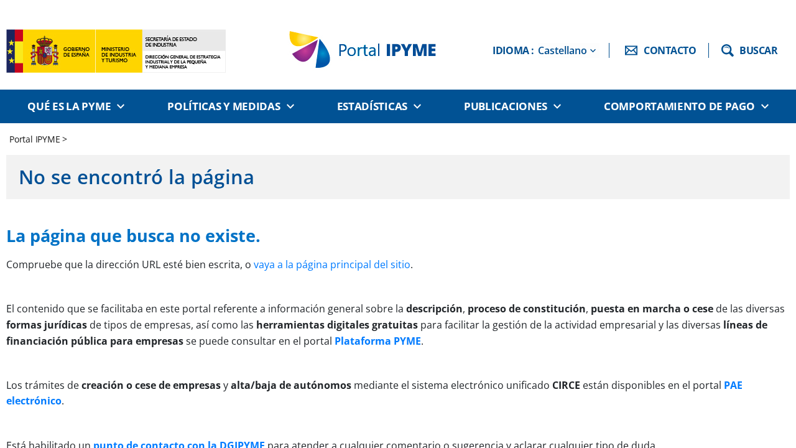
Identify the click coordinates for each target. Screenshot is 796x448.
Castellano (562, 50)
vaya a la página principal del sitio (332, 264)
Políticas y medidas (223, 106)
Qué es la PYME (69, 106)
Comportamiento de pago (679, 106)
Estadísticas (372, 106)
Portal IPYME (35, 139)
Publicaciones (505, 106)
